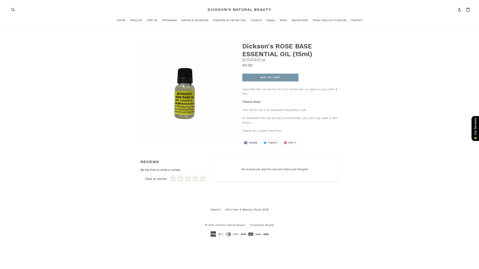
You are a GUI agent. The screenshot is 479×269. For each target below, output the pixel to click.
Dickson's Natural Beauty (239, 9)
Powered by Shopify (262, 225)
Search (216, 209)
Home (121, 20)
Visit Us (152, 20)
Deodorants (300, 20)
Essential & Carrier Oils (229, 20)
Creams (256, 20)
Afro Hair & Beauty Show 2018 (247, 209)
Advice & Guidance (194, 20)
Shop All (136, 20)
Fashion (356, 20)
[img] (251, 60)
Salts (283, 20)
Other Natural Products (330, 20)
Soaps (270, 20)
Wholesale (169, 20)
